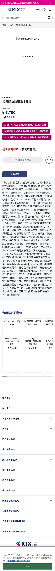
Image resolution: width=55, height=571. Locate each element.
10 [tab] (50, 376)
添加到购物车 (24, 159)
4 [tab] (30, 56)
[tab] (14, 174)
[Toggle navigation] (4, 10)
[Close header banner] (50, 3)
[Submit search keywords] (49, 17)
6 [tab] (30, 376)
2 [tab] (26, 56)
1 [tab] (23, 56)
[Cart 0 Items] (49, 10)
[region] (27, 558)
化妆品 (10, 25)
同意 (27, 566)
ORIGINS (7, 97)
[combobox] (27, 17)
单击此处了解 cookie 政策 (18, 560)
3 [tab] (28, 56)
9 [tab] (45, 376)
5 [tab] (33, 56)
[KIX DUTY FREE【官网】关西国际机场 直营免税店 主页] (17, 10)
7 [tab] (35, 376)
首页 (4, 25)
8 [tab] (40, 376)
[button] (38, 9)
